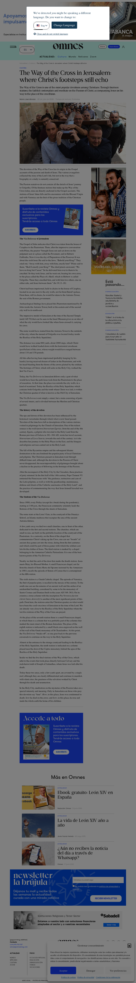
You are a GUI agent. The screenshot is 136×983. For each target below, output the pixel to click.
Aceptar (63, 970)
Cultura (62, 57)
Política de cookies (68, 977)
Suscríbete (114, 47)
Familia (32, 965)
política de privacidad (108, 886)
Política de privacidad (85, 977)
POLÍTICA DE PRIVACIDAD (40, 980)
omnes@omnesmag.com (19, 947)
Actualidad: (47, 57)
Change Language (64, 25)
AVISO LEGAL (26, 980)
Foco (32, 953)
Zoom (93, 57)
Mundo (72, 57)
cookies (76, 889)
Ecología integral (37, 958)
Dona (102, 47)
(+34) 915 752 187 (16, 944)
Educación (34, 960)
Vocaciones (35, 967)
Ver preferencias (118, 970)
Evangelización (36, 962)
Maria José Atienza (27, 99)
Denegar (90, 970)
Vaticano (83, 57)
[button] (129, 945)
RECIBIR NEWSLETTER (106, 898)
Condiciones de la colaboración (108, 977)
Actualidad (24, 63)
